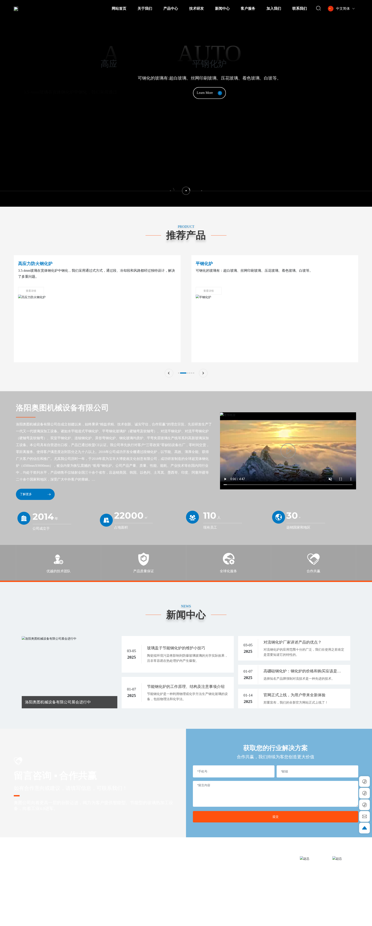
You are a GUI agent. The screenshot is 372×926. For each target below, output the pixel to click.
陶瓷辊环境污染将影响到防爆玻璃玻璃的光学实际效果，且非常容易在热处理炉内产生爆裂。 (187, 658)
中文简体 (343, 8)
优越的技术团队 (58, 571)
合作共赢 (313, 571)
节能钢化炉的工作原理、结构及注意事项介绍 (186, 686)
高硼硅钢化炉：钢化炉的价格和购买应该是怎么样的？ (302, 671)
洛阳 (287, 919)
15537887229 (273, 883)
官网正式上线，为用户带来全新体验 (295, 695)
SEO (355, 919)
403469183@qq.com (254, 875)
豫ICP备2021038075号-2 (320, 919)
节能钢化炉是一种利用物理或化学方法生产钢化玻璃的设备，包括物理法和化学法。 (187, 696)
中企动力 (277, 919)
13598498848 (247, 867)
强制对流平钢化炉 (213, 263)
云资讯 (295, 919)
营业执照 (344, 919)
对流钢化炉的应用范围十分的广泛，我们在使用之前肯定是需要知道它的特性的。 (304, 652)
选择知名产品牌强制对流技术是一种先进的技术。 (299, 678)
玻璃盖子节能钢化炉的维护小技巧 (176, 648)
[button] (169, 373)
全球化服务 (228, 571)
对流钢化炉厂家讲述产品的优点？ (293, 642)
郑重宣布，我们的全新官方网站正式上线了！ (296, 702)
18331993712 (272, 891)
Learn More (185, 92)
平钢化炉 (26, 263)
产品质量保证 (143, 571)
